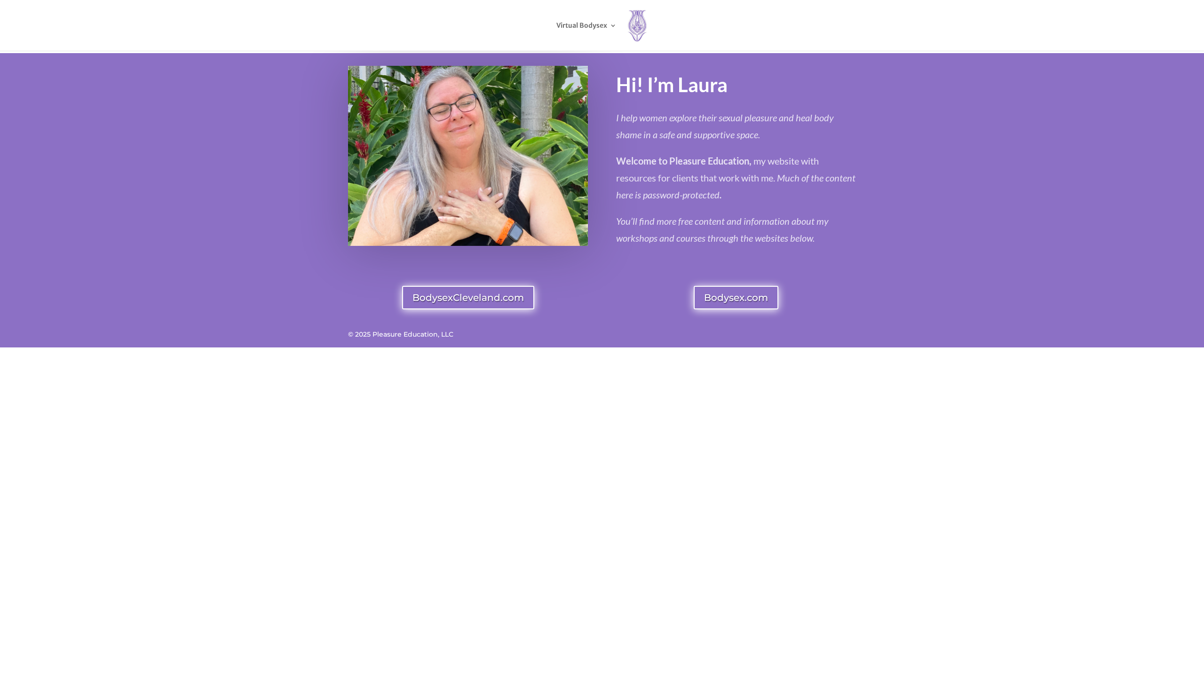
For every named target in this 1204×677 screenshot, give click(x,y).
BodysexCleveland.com (468, 297)
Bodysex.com (736, 297)
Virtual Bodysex (581, 26)
